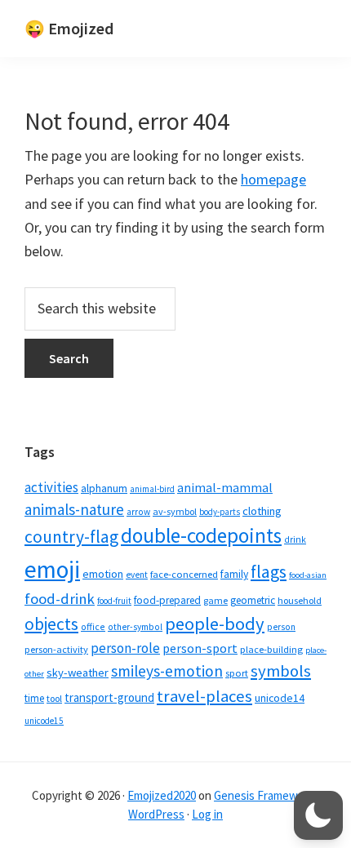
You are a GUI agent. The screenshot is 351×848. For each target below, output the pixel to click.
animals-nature (74, 509)
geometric (252, 600)
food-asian (308, 575)
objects (51, 624)
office (93, 626)
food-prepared (167, 600)
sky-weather (78, 672)
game (215, 600)
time (34, 698)
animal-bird (152, 489)
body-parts (219, 511)
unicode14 (279, 698)
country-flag (71, 537)
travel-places (204, 696)
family (234, 574)
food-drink (59, 598)
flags (269, 572)
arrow (138, 511)
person (281, 627)
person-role (125, 648)
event (137, 574)
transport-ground (109, 697)
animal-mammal (225, 487)
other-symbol (135, 627)
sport (236, 673)
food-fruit (114, 600)
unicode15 (44, 720)
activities (51, 487)
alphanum (104, 488)
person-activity (56, 649)
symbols (281, 671)
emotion (102, 573)
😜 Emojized (68, 28)
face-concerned (184, 574)
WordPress (156, 814)
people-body (214, 623)
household (300, 600)
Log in (207, 814)
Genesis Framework (264, 795)
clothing (262, 511)
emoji (52, 569)
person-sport (200, 648)
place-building (271, 649)
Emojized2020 (161, 795)
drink (295, 539)
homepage (273, 179)
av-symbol (175, 511)
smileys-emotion (167, 671)
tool (54, 698)
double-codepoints (201, 535)
